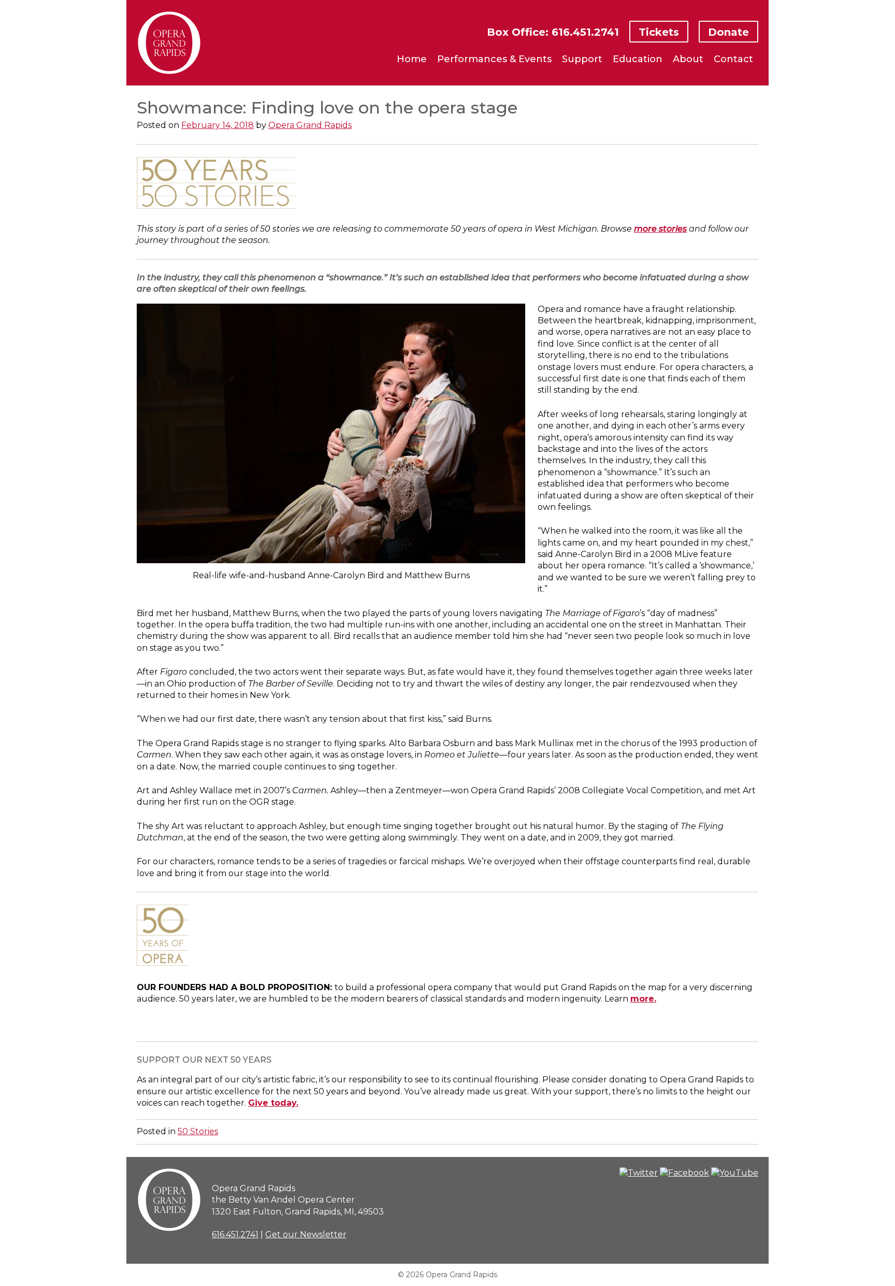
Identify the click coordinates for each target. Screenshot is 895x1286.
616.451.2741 (235, 1234)
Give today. (273, 1103)
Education (637, 59)
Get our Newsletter (306, 1234)
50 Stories (198, 1131)
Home (412, 59)
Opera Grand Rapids (310, 125)
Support (582, 59)
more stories (660, 229)
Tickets (659, 32)
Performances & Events (494, 59)
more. (643, 999)
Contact (733, 59)
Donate (728, 32)
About (688, 59)
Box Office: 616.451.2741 (553, 32)
